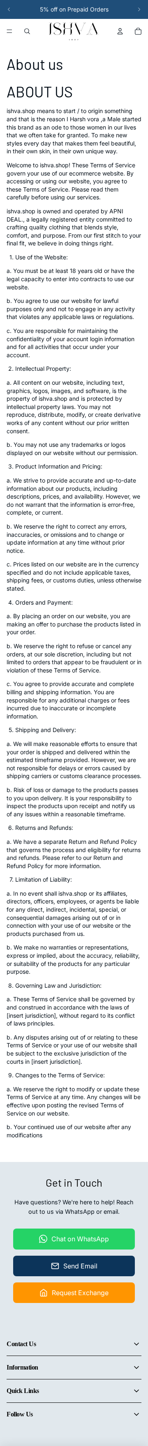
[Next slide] (139, 9)
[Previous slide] (9, 9)
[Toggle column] (136, 1344)
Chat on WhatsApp (80, 1239)
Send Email (80, 1266)
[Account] (120, 31)
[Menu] (9, 31)
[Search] (27, 31)
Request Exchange (80, 1293)
